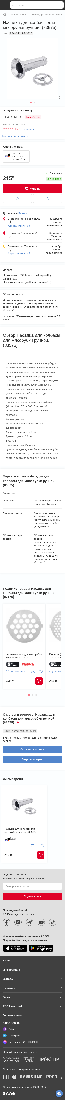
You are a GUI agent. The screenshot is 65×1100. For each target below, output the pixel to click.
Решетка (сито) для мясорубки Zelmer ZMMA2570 (24, 656)
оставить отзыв (32, 749)
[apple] (14, 1077)
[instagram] (18, 922)
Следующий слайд (56, 642)
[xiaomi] (6, 1077)
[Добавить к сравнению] (17, 198)
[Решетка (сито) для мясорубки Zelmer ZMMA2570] (24, 626)
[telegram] (29, 922)
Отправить (13, 5)
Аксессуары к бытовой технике (48, 14)
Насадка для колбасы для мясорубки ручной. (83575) (20, 830)
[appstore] (15, 948)
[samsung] (31, 1077)
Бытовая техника (19, 14)
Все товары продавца (15, 135)
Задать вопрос (32, 759)
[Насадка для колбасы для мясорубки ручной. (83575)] (24, 804)
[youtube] (41, 922)
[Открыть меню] (5, 5)
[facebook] (6, 922)
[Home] (4, 14)
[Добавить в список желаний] (47, 198)
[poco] (51, 1077)
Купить (39, 681)
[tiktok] (52, 922)
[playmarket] (41, 948)
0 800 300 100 (12, 1023)
